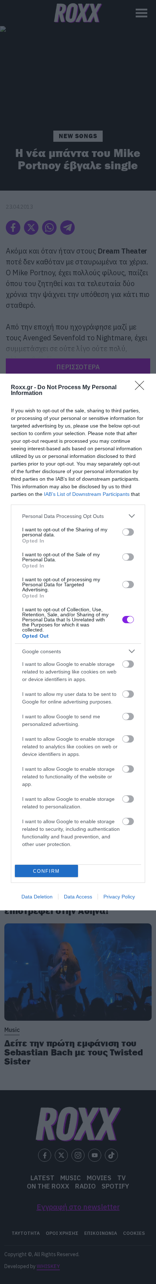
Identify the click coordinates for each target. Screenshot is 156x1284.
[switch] (128, 532)
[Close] (142, 388)
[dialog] (78, 642)
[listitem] (78, 516)
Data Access (78, 897)
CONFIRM (46, 871)
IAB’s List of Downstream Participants (87, 494)
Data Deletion (37, 897)
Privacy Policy (119, 897)
